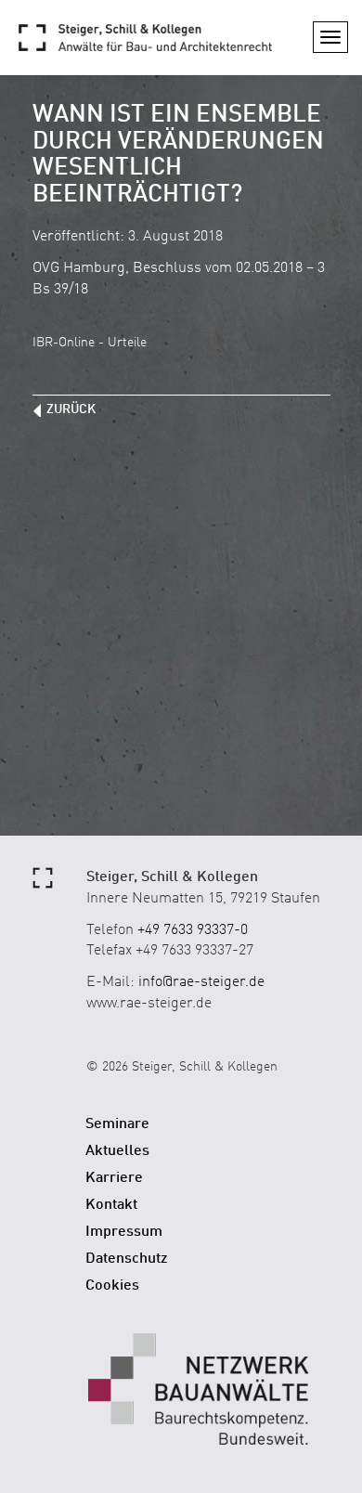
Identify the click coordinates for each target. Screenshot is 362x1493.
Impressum (123, 1232)
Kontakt (111, 1205)
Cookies (112, 1286)
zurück (71, 409)
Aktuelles (117, 1151)
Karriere (114, 1178)
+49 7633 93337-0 (192, 930)
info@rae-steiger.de (201, 982)
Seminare (117, 1124)
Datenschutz (126, 1259)
